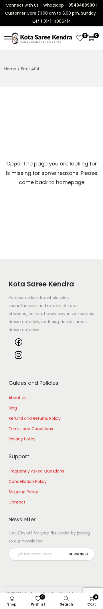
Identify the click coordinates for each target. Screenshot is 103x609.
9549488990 (81, 5)
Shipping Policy (23, 492)
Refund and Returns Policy (35, 418)
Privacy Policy (22, 439)
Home (10, 69)
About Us (17, 398)
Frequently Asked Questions (36, 471)
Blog (13, 408)
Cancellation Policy (28, 481)
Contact (17, 502)
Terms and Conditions (31, 429)
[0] (79, 38)
